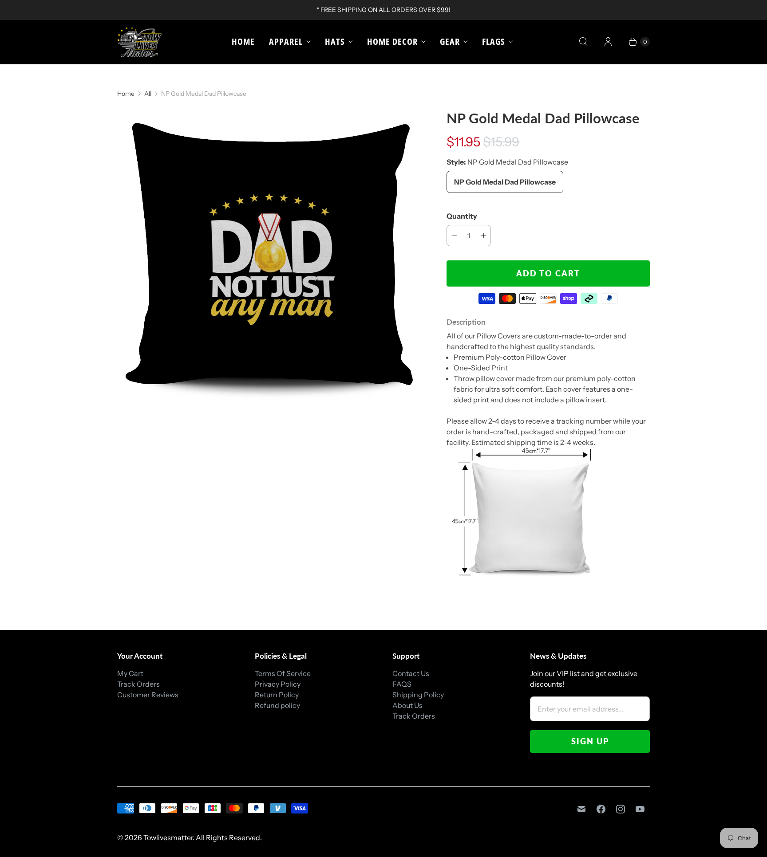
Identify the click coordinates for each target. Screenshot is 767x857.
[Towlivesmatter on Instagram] (620, 809)
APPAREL (286, 41)
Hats (335, 41)
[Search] (583, 41)
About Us (407, 705)
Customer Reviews (147, 694)
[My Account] (608, 41)
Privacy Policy (277, 684)
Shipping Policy (418, 694)
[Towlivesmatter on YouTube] (640, 809)
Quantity (462, 216)
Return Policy (277, 694)
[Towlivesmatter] (139, 42)
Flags (493, 41)
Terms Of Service (283, 673)
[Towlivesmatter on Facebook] (601, 809)
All (147, 94)
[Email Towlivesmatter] (581, 809)
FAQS (401, 684)
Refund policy (277, 705)
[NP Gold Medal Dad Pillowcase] (269, 261)
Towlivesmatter (168, 837)
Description (466, 321)
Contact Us (410, 673)
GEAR (450, 41)
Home (243, 41)
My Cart (130, 673)
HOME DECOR (392, 41)
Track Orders (138, 684)
